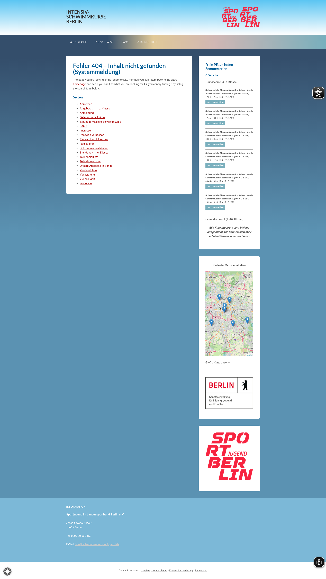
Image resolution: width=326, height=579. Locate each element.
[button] (7, 571)
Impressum (86, 130)
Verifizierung (87, 174)
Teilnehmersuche (90, 161)
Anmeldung (87, 113)
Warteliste (86, 183)
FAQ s (83, 126)
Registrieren (87, 144)
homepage (79, 84)
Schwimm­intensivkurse (94, 148)
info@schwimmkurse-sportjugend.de (97, 544)
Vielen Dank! (87, 179)
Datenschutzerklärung (93, 117)
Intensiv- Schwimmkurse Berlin (86, 16)
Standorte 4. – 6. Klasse (94, 152)
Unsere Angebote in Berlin (96, 166)
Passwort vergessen (92, 135)
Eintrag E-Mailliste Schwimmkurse (100, 122)
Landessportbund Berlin (154, 570)
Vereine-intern (88, 170)
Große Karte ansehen (218, 362)
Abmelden (86, 104)
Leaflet (249, 354)
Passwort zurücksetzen (94, 139)
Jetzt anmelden (215, 102)
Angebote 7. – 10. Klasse (95, 108)
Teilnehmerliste (89, 157)
